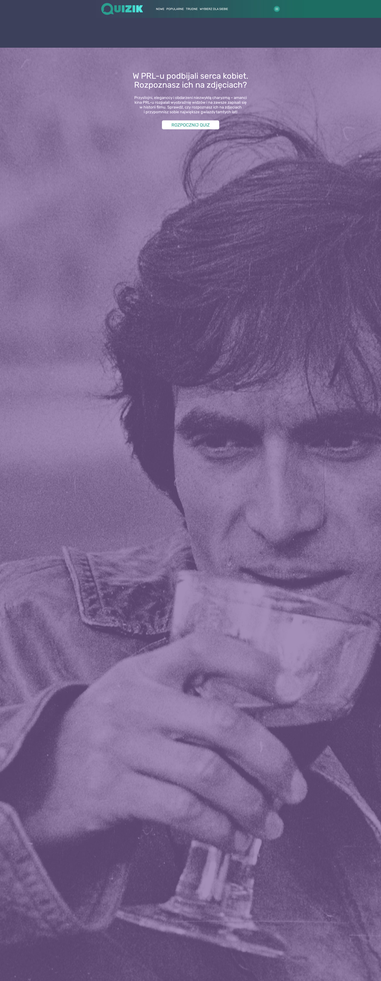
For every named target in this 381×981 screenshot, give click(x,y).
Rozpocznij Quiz (190, 125)
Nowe (160, 9)
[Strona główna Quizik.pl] (122, 9)
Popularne (175, 9)
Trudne (192, 9)
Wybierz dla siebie (214, 9)
